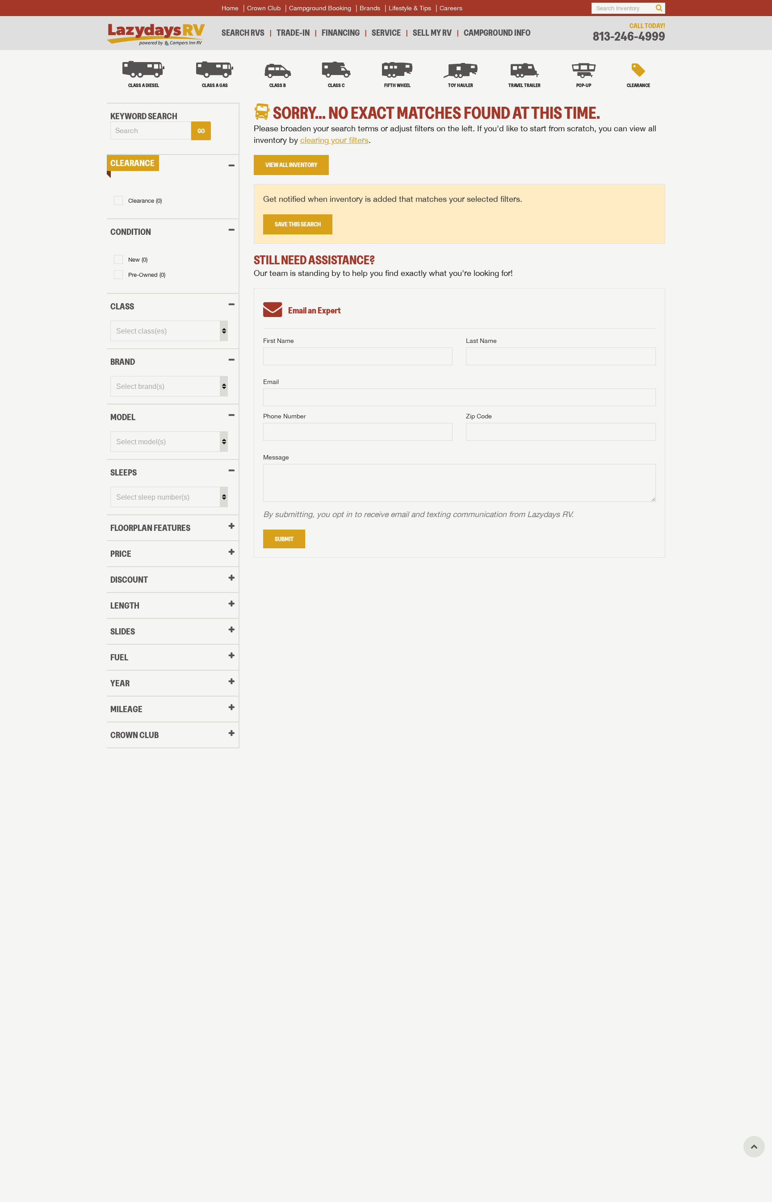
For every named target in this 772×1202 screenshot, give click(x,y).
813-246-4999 (629, 36)
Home (230, 8)
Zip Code (479, 416)
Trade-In (293, 32)
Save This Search (298, 224)
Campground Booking (320, 8)
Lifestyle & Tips (410, 8)
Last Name (481, 341)
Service (386, 32)
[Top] (754, 1146)
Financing (341, 32)
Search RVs (243, 32)
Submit (284, 539)
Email (271, 382)
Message (276, 457)
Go (201, 131)
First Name (278, 341)
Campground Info (497, 32)
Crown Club (264, 8)
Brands (370, 8)
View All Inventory (291, 165)
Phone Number (284, 416)
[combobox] (150, 130)
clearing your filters (334, 140)
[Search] (659, 8)
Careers (451, 8)
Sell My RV (432, 32)
